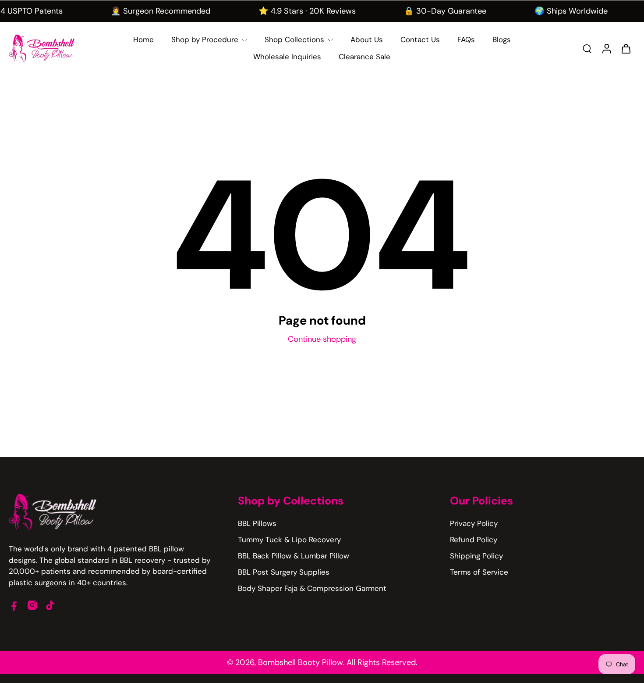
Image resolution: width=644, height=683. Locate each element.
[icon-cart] (625, 48)
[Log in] (606, 48)
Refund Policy (473, 539)
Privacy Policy (474, 523)
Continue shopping (322, 339)
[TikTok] (50, 605)
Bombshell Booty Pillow (300, 662)
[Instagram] (32, 605)
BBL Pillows (257, 523)
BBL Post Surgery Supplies (283, 572)
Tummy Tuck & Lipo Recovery (289, 539)
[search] (587, 48)
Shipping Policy (476, 556)
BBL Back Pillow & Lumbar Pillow (293, 556)
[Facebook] (14, 605)
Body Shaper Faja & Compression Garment (312, 588)
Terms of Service (479, 572)
